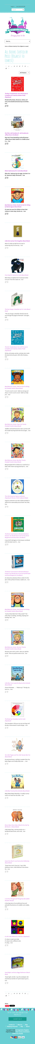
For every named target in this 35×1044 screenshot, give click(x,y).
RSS (16, 2)
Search (14, 9)
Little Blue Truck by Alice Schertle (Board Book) (17, 791)
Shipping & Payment (12, 1026)
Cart (20, 6)
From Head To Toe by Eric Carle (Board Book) (16, 275)
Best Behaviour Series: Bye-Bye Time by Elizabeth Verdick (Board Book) (15, 461)
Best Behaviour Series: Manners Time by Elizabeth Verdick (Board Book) (15, 648)
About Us (19, 1024)
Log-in (12, 6)
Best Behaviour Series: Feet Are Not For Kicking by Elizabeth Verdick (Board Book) (17, 610)
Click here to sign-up (17, 1019)
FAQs (21, 1026)
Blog (26, 1024)
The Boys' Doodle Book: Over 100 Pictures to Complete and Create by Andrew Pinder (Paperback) (16, 95)
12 (6, 68)
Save (8, 1006)
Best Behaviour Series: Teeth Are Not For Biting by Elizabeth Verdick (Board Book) (17, 387)
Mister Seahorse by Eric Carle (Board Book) (16, 171)
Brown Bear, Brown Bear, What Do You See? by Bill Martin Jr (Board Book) (17, 826)
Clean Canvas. (19, 1032)
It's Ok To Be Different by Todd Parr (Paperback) (17, 936)
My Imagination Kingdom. (22, 1030)
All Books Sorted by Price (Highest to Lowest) (18, 46)
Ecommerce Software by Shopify (20, 1032)
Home (6, 46)
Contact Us (12, 1024)
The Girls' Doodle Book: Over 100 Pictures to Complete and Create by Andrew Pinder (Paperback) (16, 348)
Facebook (19, 2)
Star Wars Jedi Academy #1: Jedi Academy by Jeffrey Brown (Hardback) (16, 134)
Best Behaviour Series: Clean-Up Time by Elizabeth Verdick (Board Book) (15, 425)
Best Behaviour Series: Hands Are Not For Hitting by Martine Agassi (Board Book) (17, 206)
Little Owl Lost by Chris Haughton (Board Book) (17, 241)
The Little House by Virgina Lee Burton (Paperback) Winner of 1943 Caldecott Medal (16, 497)
